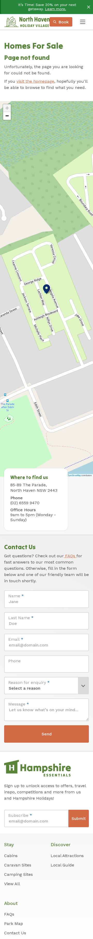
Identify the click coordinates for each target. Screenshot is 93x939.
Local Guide (62, 865)
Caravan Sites (17, 865)
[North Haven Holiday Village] (27, 22)
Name (16, 595)
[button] (46, 289)
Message (18, 704)
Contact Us (15, 932)
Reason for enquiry (29, 682)
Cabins (11, 855)
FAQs (70, 555)
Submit (79, 818)
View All (12, 883)
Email (15, 639)
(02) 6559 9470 (25, 502)
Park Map (13, 923)
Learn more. (55, 9)
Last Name (21, 617)
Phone (14, 660)
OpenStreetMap (74, 475)
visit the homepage (35, 81)
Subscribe (20, 815)
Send (47, 733)
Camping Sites (18, 874)
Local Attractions (67, 855)
